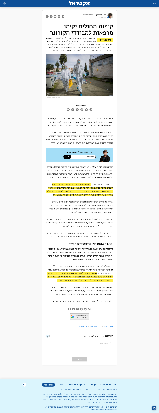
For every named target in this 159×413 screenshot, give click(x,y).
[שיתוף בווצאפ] (47, 16)
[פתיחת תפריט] (4, 3)
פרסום (79, 359)
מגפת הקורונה (88, 15)
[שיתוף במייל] (59, 16)
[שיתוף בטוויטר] (55, 16)
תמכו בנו (48, 384)
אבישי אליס (83, 326)
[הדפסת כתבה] (68, 110)
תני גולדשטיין (101, 15)
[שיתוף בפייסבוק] (51, 16)
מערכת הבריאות (95, 326)
